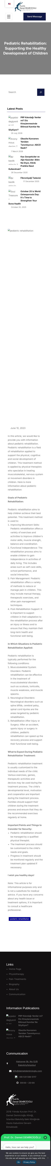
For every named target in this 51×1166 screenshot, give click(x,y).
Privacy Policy (29, 1162)
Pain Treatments (17, 979)
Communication (17, 994)
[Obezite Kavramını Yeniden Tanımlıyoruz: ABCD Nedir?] (11, 1034)
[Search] (40, 92)
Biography (14, 984)
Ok (18, 1162)
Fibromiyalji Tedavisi (31, 178)
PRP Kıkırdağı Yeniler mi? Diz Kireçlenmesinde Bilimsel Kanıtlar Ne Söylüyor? (24, 123)
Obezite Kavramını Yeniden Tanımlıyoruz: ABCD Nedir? (31, 143)
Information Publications (22, 1008)
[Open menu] (8, 16)
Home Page (15, 969)
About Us (14, 989)
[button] (45, 1137)
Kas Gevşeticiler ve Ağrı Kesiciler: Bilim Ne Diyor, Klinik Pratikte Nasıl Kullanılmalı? (24, 162)
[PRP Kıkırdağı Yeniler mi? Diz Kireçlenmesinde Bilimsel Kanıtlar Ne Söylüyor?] (11, 1020)
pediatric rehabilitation (19, 919)
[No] (47, 1158)
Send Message (34, 16)
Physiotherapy (16, 974)
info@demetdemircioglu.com (27, 1071)
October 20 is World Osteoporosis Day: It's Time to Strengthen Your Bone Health (24, 197)
